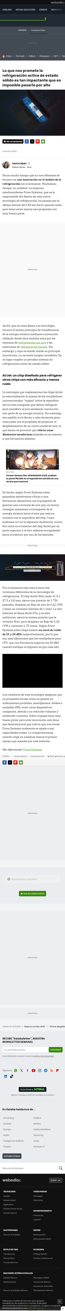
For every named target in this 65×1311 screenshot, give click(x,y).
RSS (51, 1070)
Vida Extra (38, 1200)
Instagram (39, 1070)
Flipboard (38, 141)
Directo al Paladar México (15, 1290)
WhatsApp (15, 1070)
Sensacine (38, 1215)
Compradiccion (10, 1262)
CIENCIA (43, 9)
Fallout (32, 55)
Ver (33, 893)
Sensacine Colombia (43, 1286)
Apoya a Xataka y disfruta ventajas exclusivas (32, 1095)
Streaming (8, 1117)
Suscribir (55, 1049)
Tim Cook (20, 55)
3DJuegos (38, 1195)
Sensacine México (42, 1281)
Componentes (37, 756)
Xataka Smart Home (12, 1208)
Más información (36, 1307)
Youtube (33, 1070)
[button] (21, 163)
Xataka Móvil (9, 1200)
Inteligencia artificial (13, 1140)
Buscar (60, 1168)
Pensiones (44, 55)
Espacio (7, 1123)
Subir (54, 1180)
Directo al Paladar (11, 1234)
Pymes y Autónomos (43, 1258)
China (8, 55)
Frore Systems (32, 749)
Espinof (36, 1219)
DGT (56, 55)
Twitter (32, 141)
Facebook (27, 141)
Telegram (45, 1070)
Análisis (37, 1117)
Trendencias (9, 1253)
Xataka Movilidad (41, 1129)
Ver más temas (12, 1156)
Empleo (7, 1146)
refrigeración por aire (32, 342)
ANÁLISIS (7, 9)
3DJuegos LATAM (41, 1277)
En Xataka (10, 472)
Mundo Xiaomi (10, 1212)
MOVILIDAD (57, 9)
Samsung (38, 1135)
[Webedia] (58, 2)
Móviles (37, 1123)
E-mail (43, 141)
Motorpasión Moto (42, 1238)
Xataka (6, 1195)
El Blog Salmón (40, 1253)
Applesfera (8, 1204)
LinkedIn (5, 1075)
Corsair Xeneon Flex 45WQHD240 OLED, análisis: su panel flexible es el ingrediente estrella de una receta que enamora (32, 478)
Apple (6, 1135)
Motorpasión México (43, 1290)
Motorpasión (39, 1234)
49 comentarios (14, 141)
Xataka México (10, 1277)
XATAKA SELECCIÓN (25, 9)
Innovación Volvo (38, 30)
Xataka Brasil (9, 1281)
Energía (7, 1129)
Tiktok (11, 1075)
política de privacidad (43, 1056)
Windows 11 (39, 1146)
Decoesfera (8, 1258)
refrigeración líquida (34, 347)
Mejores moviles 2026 (34, 1026)
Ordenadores (20, 756)
